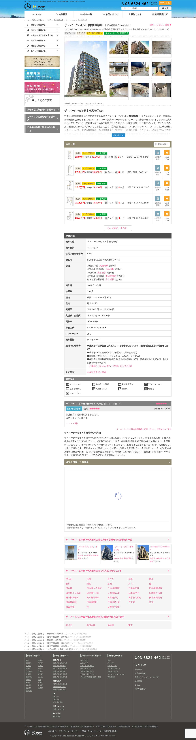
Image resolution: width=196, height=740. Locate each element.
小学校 (60, 649)
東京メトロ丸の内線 (60, 663)
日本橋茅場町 (155, 588)
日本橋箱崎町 (93, 597)
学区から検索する (38, 649)
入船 (89, 579)
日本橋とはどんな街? (99, 366)
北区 (39, 680)
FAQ (84, 731)
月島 (130, 583)
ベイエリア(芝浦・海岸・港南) (91, 677)
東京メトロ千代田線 (60, 674)
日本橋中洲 (133, 593)
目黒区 (28, 674)
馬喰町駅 (104, 265)
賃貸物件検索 (140, 673)
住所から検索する (38, 20)
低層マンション (112, 671)
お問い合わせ (112, 14)
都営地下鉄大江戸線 (60, 684)
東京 (130, 625)
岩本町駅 (110, 279)
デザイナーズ (112, 666)
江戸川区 (29, 691)
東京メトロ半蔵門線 (60, 677)
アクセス (166, 3)
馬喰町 (110, 625)
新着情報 (138, 681)
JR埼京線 (56, 699)
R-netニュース (95, 731)
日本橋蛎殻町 (113, 588)
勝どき (110, 579)
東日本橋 (70, 606)
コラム (137, 685)
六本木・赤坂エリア (87, 671)
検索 (166, 8)
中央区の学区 (51, 649)
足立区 (40, 685)
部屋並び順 (160, 144)
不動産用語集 (110, 731)
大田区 (40, 677)
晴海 (151, 602)
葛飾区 (28, 688)
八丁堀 (131, 602)
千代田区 (29, 671)
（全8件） (118, 228)
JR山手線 (56, 696)
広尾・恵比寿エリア (87, 666)
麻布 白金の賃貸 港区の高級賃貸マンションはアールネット (80, 736)
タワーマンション (113, 668)
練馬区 (40, 688)
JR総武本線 (118, 558)
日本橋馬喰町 (58, 20)
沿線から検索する (38, 634)
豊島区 (40, 674)
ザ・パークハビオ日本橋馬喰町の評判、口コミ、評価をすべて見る (144, 429)
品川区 (28, 666)
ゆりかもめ (57, 716)
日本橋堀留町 (155, 597)
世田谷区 (29, 677)
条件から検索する (115, 656)
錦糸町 (69, 625)
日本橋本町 (71, 602)
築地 (109, 583)
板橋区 (28, 682)
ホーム (38, 14)
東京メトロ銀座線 (59, 671)
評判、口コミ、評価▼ (161, 24)
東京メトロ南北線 (59, 666)
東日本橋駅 (111, 276)
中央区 (49, 20)
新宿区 (28, 663)
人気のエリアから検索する (91, 656)
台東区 (28, 668)
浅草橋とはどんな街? (122, 366)
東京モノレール (58, 709)
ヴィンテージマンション (115, 674)
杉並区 (28, 685)
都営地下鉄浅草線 (157, 558)
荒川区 (40, 682)
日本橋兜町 (133, 588)
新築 (109, 660)
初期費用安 (111, 677)
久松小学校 (69, 649)
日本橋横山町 (113, 602)
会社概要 (52, 731)
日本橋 (69, 588)
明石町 (69, 579)
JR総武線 (50, 640)
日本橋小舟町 (93, 593)
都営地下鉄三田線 (59, 687)
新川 (68, 583)
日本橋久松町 (134, 597)
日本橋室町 (92, 602)
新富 (89, 583)
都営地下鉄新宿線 (85, 555)
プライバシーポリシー (69, 731)
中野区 (28, 680)
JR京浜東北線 (58, 702)
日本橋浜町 (112, 597)
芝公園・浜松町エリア (88, 674)
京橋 (130, 579)
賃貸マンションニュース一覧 (146, 677)
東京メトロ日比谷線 (60, 668)
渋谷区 (40, 663)
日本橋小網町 (113, 606)
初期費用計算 (161, 14)
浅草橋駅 (110, 269)
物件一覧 (87, 14)
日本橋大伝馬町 (94, 588)
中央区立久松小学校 (96, 372)
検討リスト (136, 14)
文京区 (40, 671)
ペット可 (110, 663)
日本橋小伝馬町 (73, 593)
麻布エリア (84, 660)
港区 (27, 660)
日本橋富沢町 (113, 593)
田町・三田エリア (86, 668)
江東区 (40, 666)
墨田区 (40, 668)
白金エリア (84, 663)
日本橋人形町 (155, 593)
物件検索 (63, 14)
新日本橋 (91, 625)
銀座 (151, 579)
